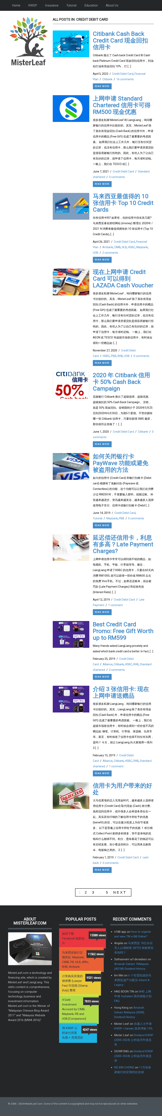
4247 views (90, 1029)
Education (91, 5)
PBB (113, 356)
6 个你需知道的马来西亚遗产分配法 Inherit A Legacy (132, 980)
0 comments (117, 177)
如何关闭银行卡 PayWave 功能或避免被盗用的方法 (120, 463)
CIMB (117, 247)
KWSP (32, 5)
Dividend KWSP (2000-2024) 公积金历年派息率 (133, 1039)
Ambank (107, 247)
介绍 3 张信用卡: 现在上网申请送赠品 (121, 692)
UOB (95, 252)
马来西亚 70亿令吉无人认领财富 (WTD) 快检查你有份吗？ (134, 947)
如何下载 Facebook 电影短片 (73, 938)
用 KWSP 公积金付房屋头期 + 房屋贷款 (72, 1032)
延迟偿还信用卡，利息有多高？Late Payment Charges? (123, 544)
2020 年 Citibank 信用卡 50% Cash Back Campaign (121, 382)
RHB (120, 356)
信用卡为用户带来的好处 (122, 789)
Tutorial (71, 5)
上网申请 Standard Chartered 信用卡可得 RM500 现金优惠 (122, 105)
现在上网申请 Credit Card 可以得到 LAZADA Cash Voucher (123, 278)
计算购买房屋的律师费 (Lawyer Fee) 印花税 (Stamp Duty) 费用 (75, 983)
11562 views (96, 954)
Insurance (51, 5)
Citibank (107, 79)
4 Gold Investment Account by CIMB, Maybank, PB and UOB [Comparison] (74, 1009)
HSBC (131, 247)
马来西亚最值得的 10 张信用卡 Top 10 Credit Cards (123, 203)
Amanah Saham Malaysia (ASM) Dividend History (129, 1012)
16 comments (125, 79)
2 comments (110, 252)
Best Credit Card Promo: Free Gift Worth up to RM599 (123, 631)
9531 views (94, 978)
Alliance (108, 664)
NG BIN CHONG (124, 1067)
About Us (112, 5)
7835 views (91, 1001)
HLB (124, 247)
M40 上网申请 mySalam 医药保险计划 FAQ (133, 996)
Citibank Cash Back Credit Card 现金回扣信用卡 (120, 40)
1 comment (115, 605)
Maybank (142, 247)
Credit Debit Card (122, 73)
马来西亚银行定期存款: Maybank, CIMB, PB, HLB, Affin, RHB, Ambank (75, 960)
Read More (102, 86)
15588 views (98, 935)
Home (16, 5)
